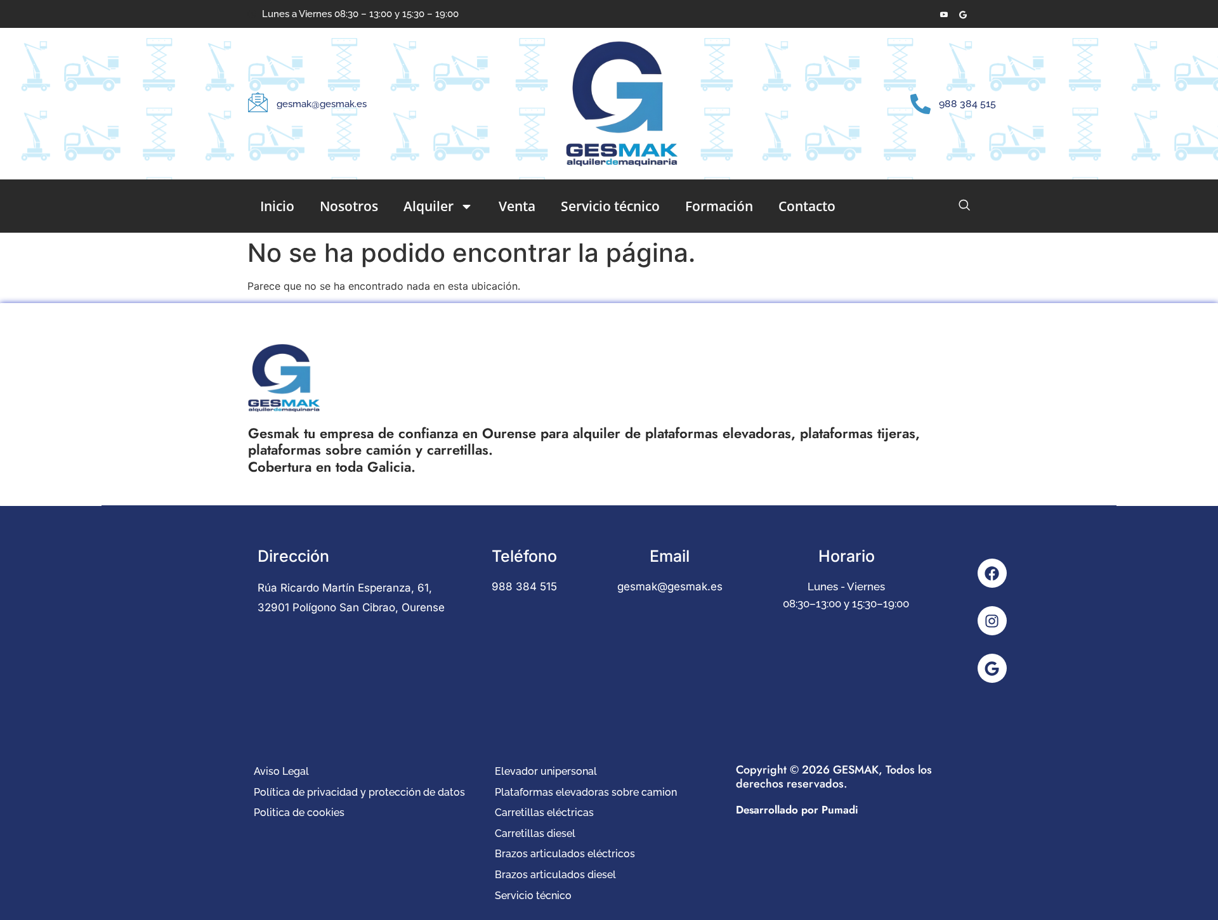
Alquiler (428, 206)
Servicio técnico (610, 206)
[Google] (992, 668)
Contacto (806, 206)
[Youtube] (944, 14)
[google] (963, 14)
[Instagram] (992, 620)
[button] (964, 205)
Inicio (277, 206)
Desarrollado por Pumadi (797, 809)
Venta (517, 206)
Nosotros (349, 206)
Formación (719, 206)
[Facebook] (992, 573)
